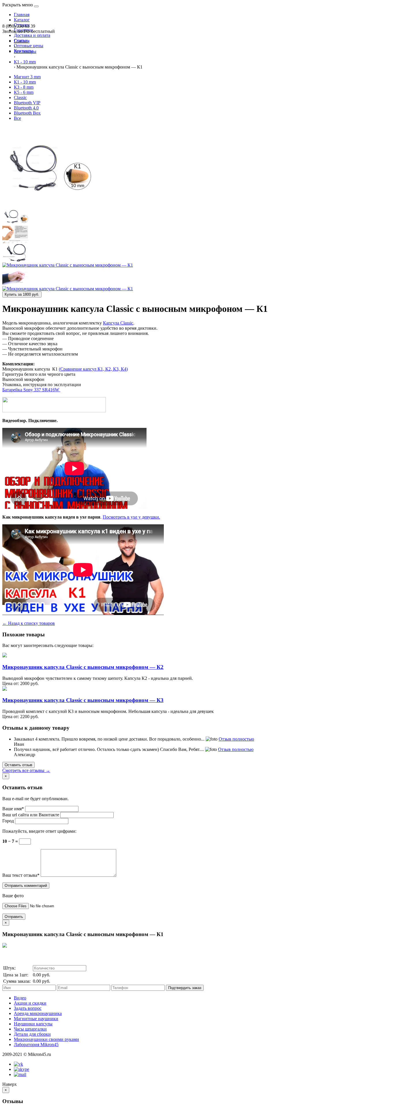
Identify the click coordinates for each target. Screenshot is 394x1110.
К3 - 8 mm (23, 87)
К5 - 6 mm (23, 92)
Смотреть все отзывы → (26, 770)
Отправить (14, 916)
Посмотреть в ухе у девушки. (131, 517)
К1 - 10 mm (25, 81)
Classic (20, 97)
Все (17, 118)
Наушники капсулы (33, 1023)
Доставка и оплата (32, 35)
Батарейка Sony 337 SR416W (31, 389)
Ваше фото (13, 895)
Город (8, 820)
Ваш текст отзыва (21, 875)
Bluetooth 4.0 (26, 107)
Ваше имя (13, 808)
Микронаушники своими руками (46, 1039)
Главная (21, 14)
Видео (20, 997)
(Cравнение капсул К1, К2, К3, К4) (93, 369)
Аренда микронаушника (38, 1013)
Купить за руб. (22, 294)
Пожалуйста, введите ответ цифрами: (39, 831)
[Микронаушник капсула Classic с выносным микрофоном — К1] (47, 204)
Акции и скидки (30, 1003)
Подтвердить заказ (184, 988)
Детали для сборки (32, 1034)
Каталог (22, 19)
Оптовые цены (28, 45)
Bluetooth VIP (27, 102)
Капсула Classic (118, 322)
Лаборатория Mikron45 (36, 1044)
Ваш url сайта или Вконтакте (30, 814)
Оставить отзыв (18, 765)
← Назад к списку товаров (28, 623)
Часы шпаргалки (30, 1028)
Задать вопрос (28, 1008)
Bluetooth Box (27, 113)
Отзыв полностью (236, 739)
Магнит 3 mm (27, 76)
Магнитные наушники (36, 1018)
